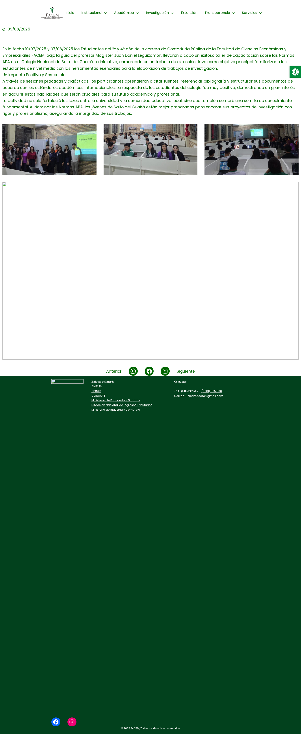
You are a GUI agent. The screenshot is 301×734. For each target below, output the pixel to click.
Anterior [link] (114, 371)
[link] (295, 72)
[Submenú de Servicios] (260, 12)
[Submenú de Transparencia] (233, 12)
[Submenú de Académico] (137, 12)
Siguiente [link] (186, 371)
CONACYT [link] (98, 396)
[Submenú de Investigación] (172, 12)
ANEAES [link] (96, 386)
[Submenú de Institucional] (105, 12)
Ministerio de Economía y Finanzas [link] (115, 400)
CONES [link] (96, 391)
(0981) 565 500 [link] (211, 391)
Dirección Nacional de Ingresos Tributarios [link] (121, 405)
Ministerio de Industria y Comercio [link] (115, 409)
